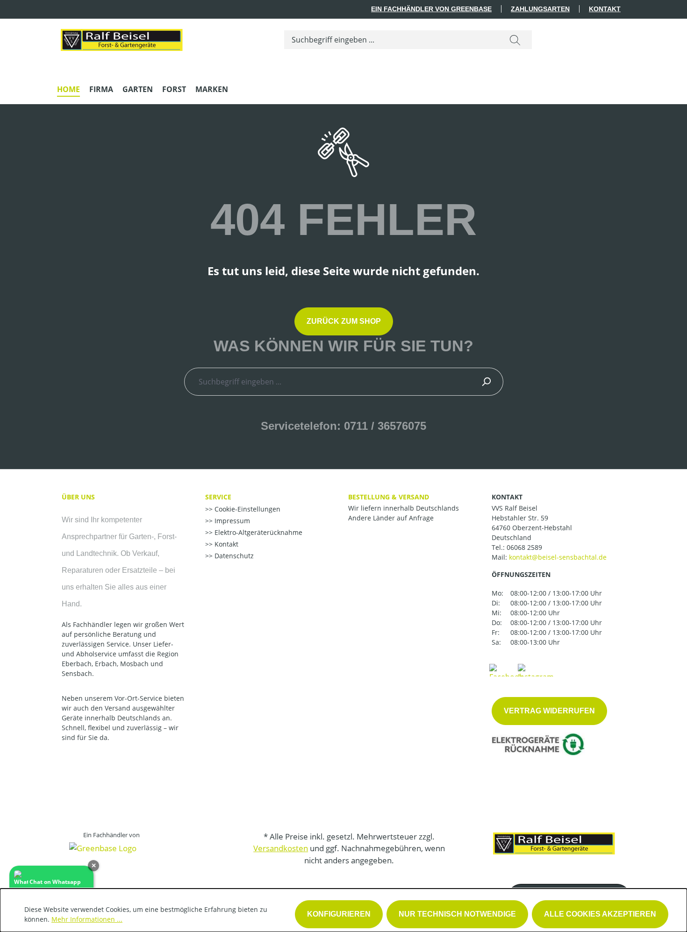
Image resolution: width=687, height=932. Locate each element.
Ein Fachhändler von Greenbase (431, 9)
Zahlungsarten (540, 9)
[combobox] (391, 39)
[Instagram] (536, 669)
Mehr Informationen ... (86, 919)
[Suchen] (515, 39)
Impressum (231, 520)
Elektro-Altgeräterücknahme (257, 532)
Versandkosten (280, 848)
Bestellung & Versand (388, 496)
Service (218, 496)
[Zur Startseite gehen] (121, 37)
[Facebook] (506, 669)
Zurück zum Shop (344, 321)
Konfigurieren (339, 914)
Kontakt (605, 9)
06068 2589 (524, 547)
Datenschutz (233, 555)
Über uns (78, 496)
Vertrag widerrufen (549, 711)
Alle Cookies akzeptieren (600, 914)
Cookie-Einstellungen (246, 509)
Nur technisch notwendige (457, 914)
